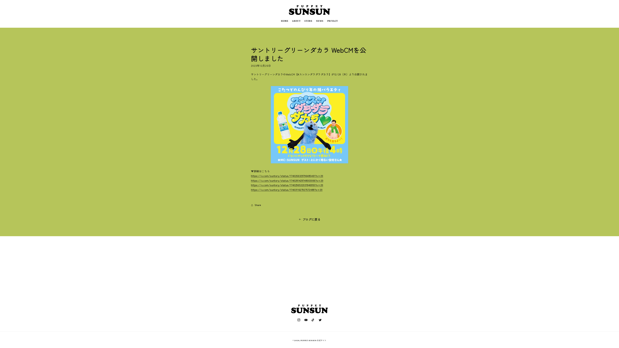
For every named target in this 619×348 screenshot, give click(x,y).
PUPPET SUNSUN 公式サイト (313, 341)
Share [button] (258, 205)
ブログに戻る (312, 219)
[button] (240, 9)
